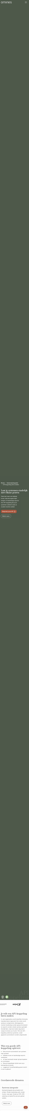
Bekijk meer (6, 1103)
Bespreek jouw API (7, 511)
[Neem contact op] (26, 1107)
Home (3, 483)
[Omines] (6, 2)
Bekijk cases (6, 516)
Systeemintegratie (12, 483)
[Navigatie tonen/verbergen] (26, 2)
